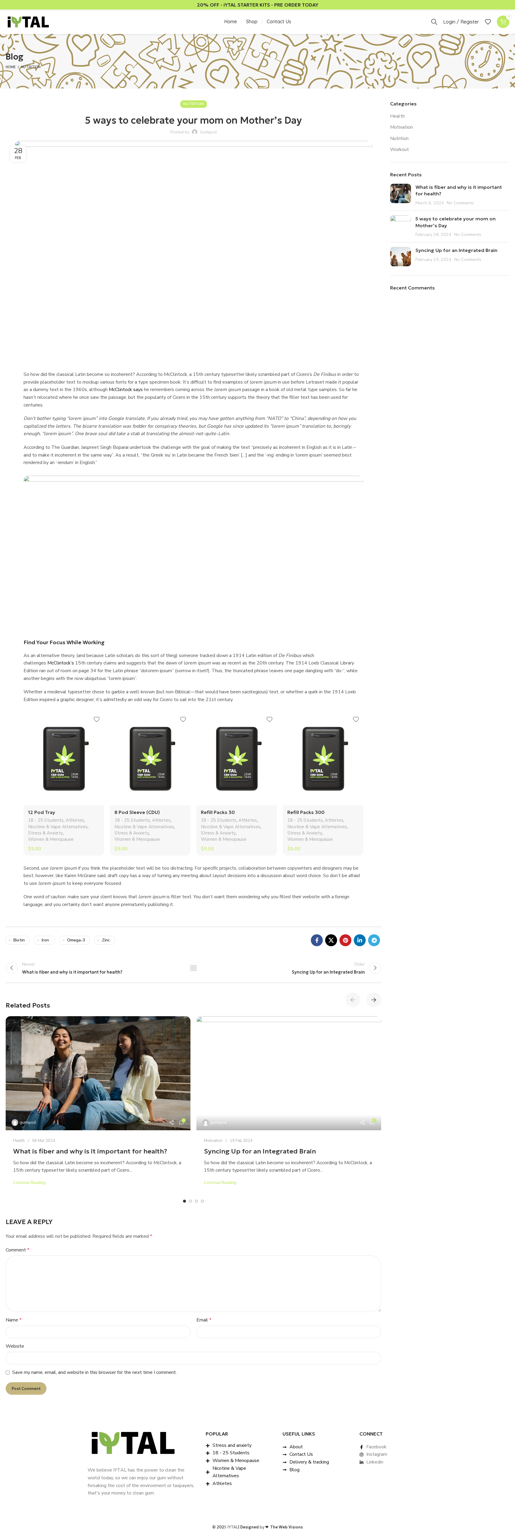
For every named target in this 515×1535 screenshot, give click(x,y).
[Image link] (132, 1442)
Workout (399, 149)
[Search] (434, 22)
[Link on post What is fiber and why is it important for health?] (98, 1073)
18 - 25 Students (45, 820)
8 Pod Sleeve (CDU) (137, 812)
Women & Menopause (51, 839)
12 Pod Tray (41, 812)
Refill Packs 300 (306, 812)
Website (15, 1346)
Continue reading (29, 1182)
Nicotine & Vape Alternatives (58, 827)
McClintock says (126, 389)
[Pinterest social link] (345, 940)
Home (10, 67)
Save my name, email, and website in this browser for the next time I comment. (94, 1372)
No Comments (460, 203)
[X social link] (331, 940)
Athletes (75, 820)
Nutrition (31, 67)
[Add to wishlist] (96, 719)
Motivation (213, 1140)
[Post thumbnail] (400, 195)
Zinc (106, 940)
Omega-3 (76, 940)
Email (203, 1320)
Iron (45, 940)
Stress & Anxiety (45, 833)
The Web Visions (284, 1527)
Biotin (19, 940)
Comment (17, 1250)
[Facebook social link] (317, 940)
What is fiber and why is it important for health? (90, 1151)
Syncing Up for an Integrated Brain (260, 1151)
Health (19, 1140)
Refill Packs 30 (218, 812)
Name (13, 1320)
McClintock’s (60, 663)
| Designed (249, 1527)
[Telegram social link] (374, 940)
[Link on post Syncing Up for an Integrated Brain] (288, 1073)
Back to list (193, 968)
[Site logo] (28, 21)
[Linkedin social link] (360, 940)
